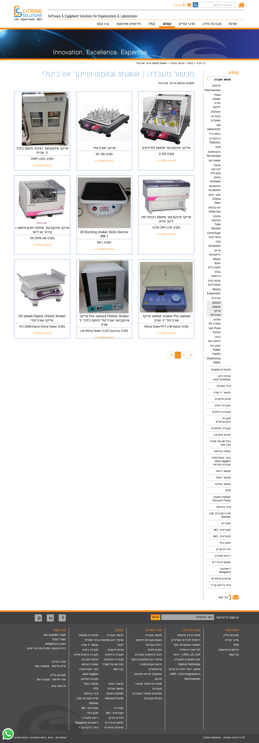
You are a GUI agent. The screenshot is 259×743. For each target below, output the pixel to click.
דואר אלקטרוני (204, 617)
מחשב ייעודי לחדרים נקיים (184, 669)
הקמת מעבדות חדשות (149, 640)
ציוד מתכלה (224, 386)
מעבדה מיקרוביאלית (223, 420)
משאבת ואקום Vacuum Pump (221, 498)
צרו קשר (102, 24)
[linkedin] (50, 617)
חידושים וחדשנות (129, 24)
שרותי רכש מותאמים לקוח (222, 377)
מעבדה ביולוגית (221, 412)
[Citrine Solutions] (31, 11)
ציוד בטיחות (223, 507)
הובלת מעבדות (153, 698)
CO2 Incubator (214, 244)
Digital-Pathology (189, 664)
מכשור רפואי (223, 471)
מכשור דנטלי (223, 477)
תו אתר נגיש (59, 686)
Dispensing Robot (214, 360)
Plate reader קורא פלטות (216, 101)
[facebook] (62, 617)
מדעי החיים (187, 24)
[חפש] (195, 4)
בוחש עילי (215, 134)
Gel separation (214, 127)
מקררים (226, 523)
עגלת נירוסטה (216, 274)
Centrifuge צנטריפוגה (214, 235)
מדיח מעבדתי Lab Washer (220, 515)
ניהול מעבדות (154, 645)
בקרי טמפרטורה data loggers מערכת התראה (221, 461)
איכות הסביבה (222, 435)
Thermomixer (214, 90)
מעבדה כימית (223, 405)
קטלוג (167, 24)
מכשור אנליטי (223, 484)
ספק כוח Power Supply (215, 349)
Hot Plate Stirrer (215, 330)
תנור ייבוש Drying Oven (215, 199)
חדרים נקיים (223, 549)
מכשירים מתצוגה (221, 369)
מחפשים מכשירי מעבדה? (147, 693)
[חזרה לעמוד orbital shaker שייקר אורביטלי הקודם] (171, 355)
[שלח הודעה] (7, 734)
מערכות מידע (212, 24)
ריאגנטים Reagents (225, 570)
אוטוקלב (215, 111)
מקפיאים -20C (222, 530)
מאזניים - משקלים (215, 118)
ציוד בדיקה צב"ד (221, 585)
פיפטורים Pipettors (215, 140)
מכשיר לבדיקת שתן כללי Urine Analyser (215, 173)
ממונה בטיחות (222, 451)
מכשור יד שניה (222, 392)
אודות (233, 24)
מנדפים (216, 298)
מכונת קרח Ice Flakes (214, 282)
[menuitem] (219, 221)
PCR (218, 147)
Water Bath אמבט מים (214, 263)
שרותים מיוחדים (221, 578)
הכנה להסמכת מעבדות (148, 654)
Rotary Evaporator (214, 291)
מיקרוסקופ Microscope (214, 154)
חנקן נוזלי (225, 542)
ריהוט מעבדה (223, 555)
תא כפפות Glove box (214, 209)
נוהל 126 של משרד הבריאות (220, 443)
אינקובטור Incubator (214, 188)
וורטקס (216, 85)
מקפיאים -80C (222, 536)
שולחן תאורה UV (215, 321)
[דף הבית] (241, 5)
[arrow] (252, 738)
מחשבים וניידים (221, 562)
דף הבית (201, 63)
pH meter (215, 160)
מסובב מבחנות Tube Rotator (216, 222)
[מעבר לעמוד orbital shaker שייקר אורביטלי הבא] (190, 355)
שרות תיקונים (223, 399)
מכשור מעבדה (177, 63)
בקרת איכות (155, 649)
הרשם (155, 617)
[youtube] (38, 617)
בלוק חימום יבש (214, 339)
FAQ (152, 24)
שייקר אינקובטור (215, 252)
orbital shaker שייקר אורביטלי (215, 309)
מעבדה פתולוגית (221, 428)
